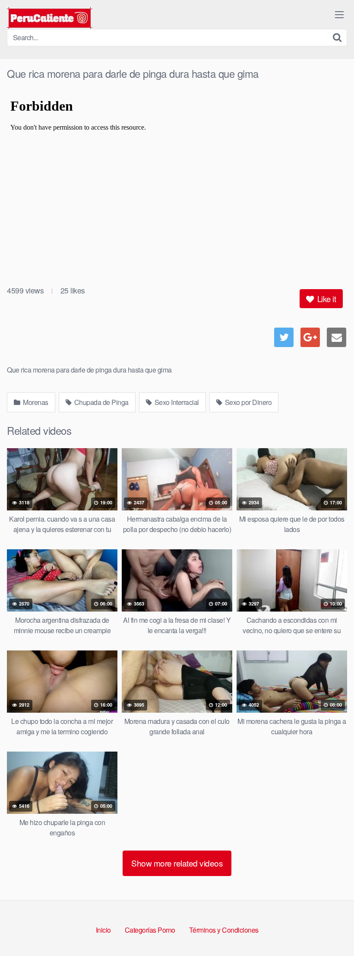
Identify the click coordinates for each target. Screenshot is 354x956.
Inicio (103, 930)
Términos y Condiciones (224, 930)
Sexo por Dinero (247, 402)
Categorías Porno (150, 930)
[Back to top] (330, 928)
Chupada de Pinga (101, 402)
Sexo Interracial (176, 402)
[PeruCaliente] (49, 18)
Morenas (35, 402)
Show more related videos (177, 863)
